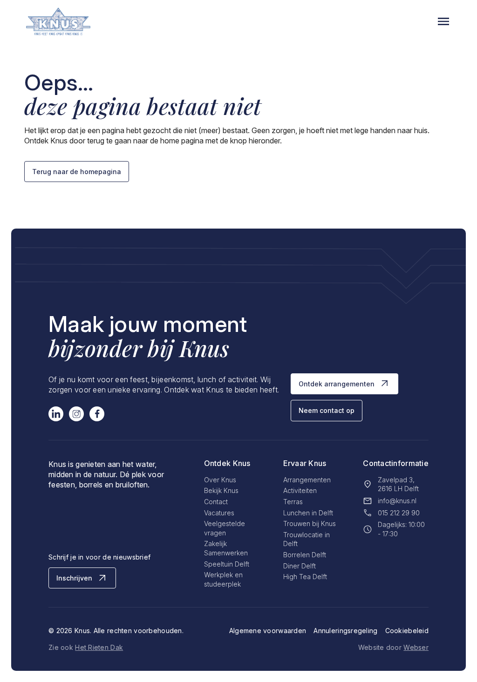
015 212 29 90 (399, 513)
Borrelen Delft (304, 555)
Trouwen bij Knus (309, 523)
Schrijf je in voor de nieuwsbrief (99, 557)
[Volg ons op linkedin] (55, 413)
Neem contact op (326, 410)
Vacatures (219, 513)
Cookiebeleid (407, 631)
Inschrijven (74, 578)
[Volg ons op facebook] (96, 413)
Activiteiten (300, 490)
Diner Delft (299, 566)
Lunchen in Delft (308, 513)
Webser (416, 647)
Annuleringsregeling (345, 631)
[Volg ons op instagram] (76, 413)
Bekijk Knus (221, 490)
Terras (293, 502)
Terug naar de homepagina (76, 172)
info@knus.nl (397, 501)
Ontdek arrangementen (337, 384)
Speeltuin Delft (226, 564)
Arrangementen (307, 480)
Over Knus (220, 480)
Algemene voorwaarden (268, 631)
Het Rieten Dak (99, 647)
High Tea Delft (305, 577)
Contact (216, 502)
